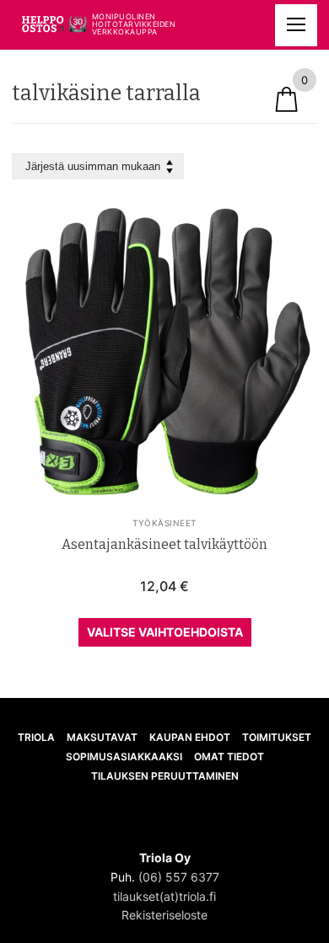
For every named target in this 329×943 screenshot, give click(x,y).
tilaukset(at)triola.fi (164, 896)
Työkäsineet (164, 523)
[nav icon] (296, 25)
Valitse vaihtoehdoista (165, 632)
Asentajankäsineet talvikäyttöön (164, 544)
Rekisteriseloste (164, 915)
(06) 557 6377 (178, 877)
